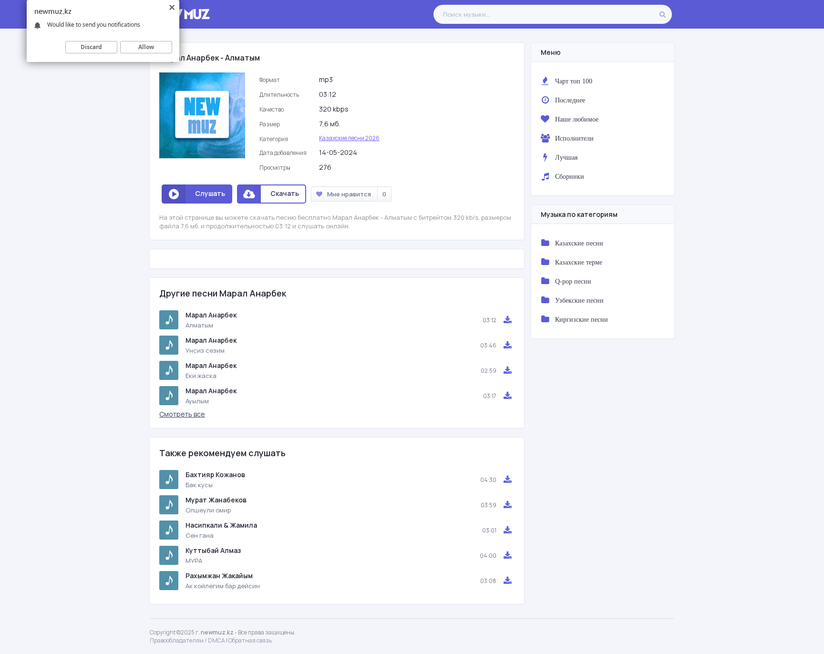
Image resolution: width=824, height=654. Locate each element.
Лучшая (566, 157)
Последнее (570, 100)
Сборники (569, 176)
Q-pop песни (573, 281)
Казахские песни (579, 243)
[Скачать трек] (508, 320)
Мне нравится (356, 194)
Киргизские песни (581, 319)
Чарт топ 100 (573, 81)
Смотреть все (182, 414)
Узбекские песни (579, 300)
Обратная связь (250, 640)
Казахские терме (578, 262)
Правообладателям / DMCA (187, 640)
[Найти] (662, 14)
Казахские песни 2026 (349, 138)
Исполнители (574, 138)
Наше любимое (576, 119)
